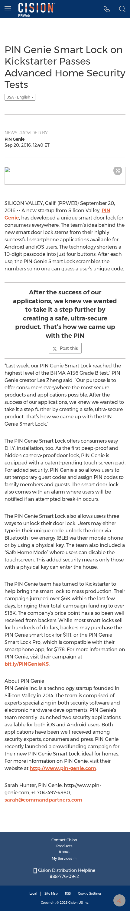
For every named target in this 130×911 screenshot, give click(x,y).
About (64, 851)
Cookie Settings (90, 894)
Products (64, 846)
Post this (69, 348)
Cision (73, 903)
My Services (62, 858)
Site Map (51, 894)
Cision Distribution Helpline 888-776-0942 (66, 873)
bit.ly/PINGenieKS (27, 664)
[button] (107, 9)
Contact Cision (64, 840)
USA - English (18, 97)
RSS (68, 894)
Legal (33, 894)
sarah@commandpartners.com (43, 800)
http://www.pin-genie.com (63, 768)
